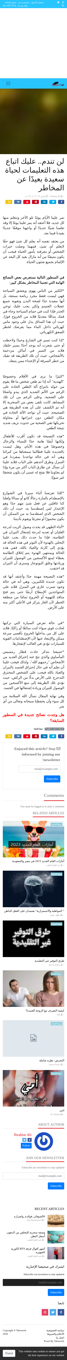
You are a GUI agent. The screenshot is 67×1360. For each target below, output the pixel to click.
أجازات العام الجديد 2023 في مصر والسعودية (38, 861)
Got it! (9, 1353)
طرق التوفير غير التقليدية (49, 960)
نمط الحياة (38, 729)
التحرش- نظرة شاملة (51, 1060)
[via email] (8, 202)
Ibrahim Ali (23, 1135)
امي (62, 1110)
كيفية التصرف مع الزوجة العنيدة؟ (45, 1010)
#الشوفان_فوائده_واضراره (29, 1216)
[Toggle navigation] (8, 83)
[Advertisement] (33, 43)
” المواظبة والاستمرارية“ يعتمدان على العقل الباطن (34, 910)
